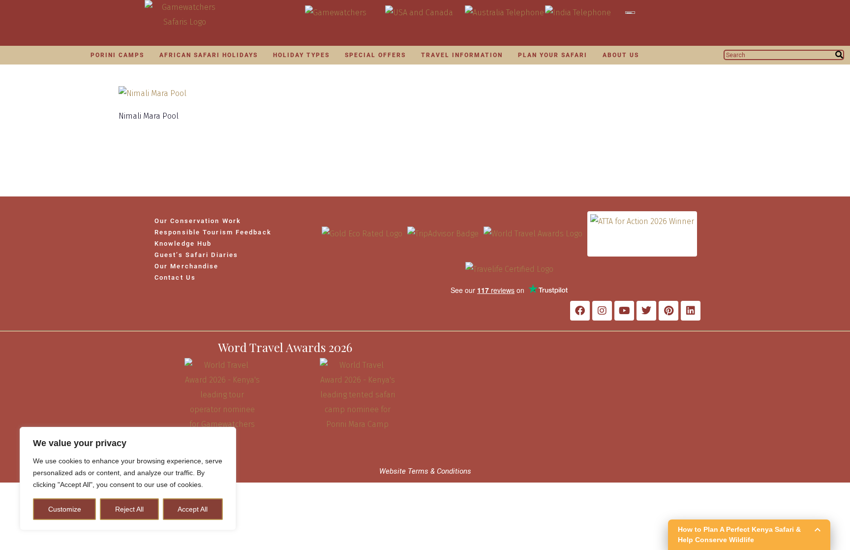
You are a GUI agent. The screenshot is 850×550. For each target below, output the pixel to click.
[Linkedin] (690, 311)
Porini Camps (117, 55)
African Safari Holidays (208, 55)
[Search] (839, 55)
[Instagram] (602, 311)
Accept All (193, 509)
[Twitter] (646, 311)
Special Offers (375, 55)
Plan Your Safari (552, 55)
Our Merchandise (186, 266)
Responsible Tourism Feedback (213, 232)
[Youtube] (624, 311)
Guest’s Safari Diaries (196, 255)
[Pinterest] (668, 311)
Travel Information (462, 55)
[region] (128, 478)
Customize (64, 509)
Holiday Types (301, 55)
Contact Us (175, 277)
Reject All (129, 509)
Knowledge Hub (183, 243)
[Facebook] (580, 311)
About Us (621, 55)
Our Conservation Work (197, 221)
